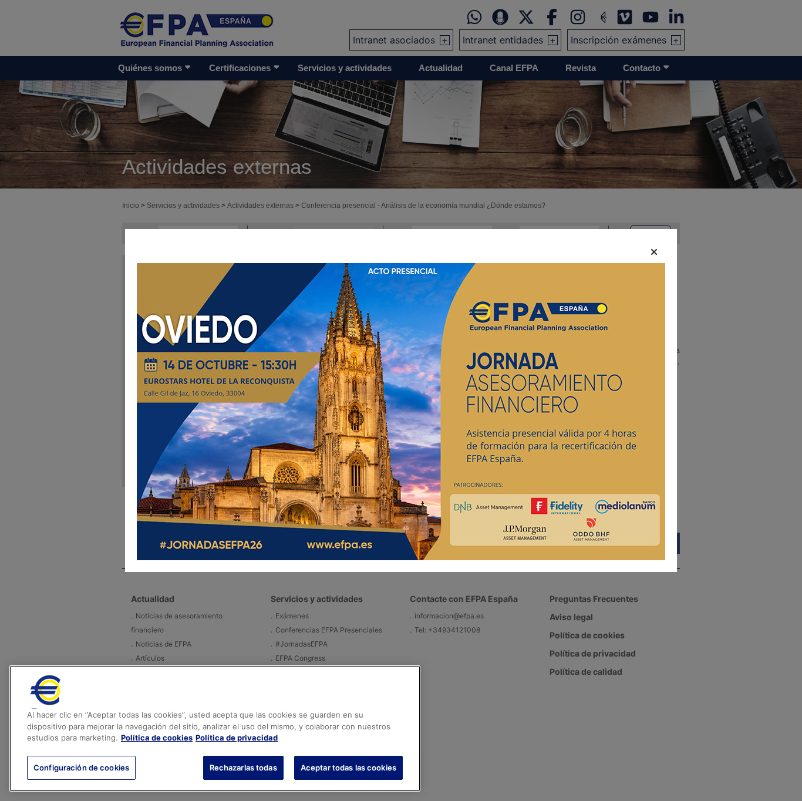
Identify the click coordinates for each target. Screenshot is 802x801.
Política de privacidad (237, 737)
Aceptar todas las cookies (348, 767)
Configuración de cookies (81, 767)
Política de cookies (157, 737)
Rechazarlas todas (243, 767)
